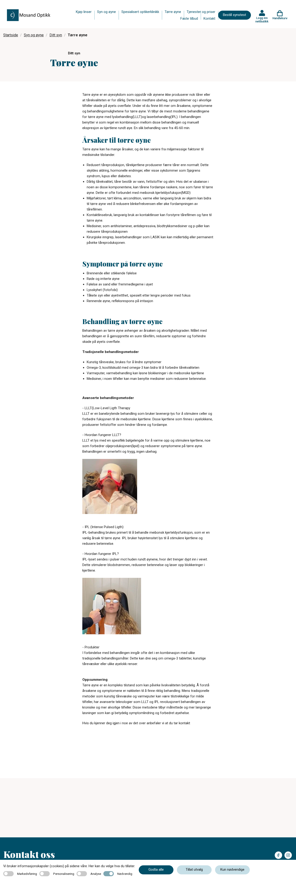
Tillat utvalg (194, 869)
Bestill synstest (234, 15)
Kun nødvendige (232, 869)
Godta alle (156, 869)
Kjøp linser (84, 12)
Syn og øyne (106, 12)
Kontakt (209, 18)
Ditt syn (55, 35)
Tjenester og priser (201, 12)
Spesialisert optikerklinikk (140, 12)
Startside (10, 35)
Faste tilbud (189, 18)
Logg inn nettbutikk (262, 19)
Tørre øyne (173, 12)
